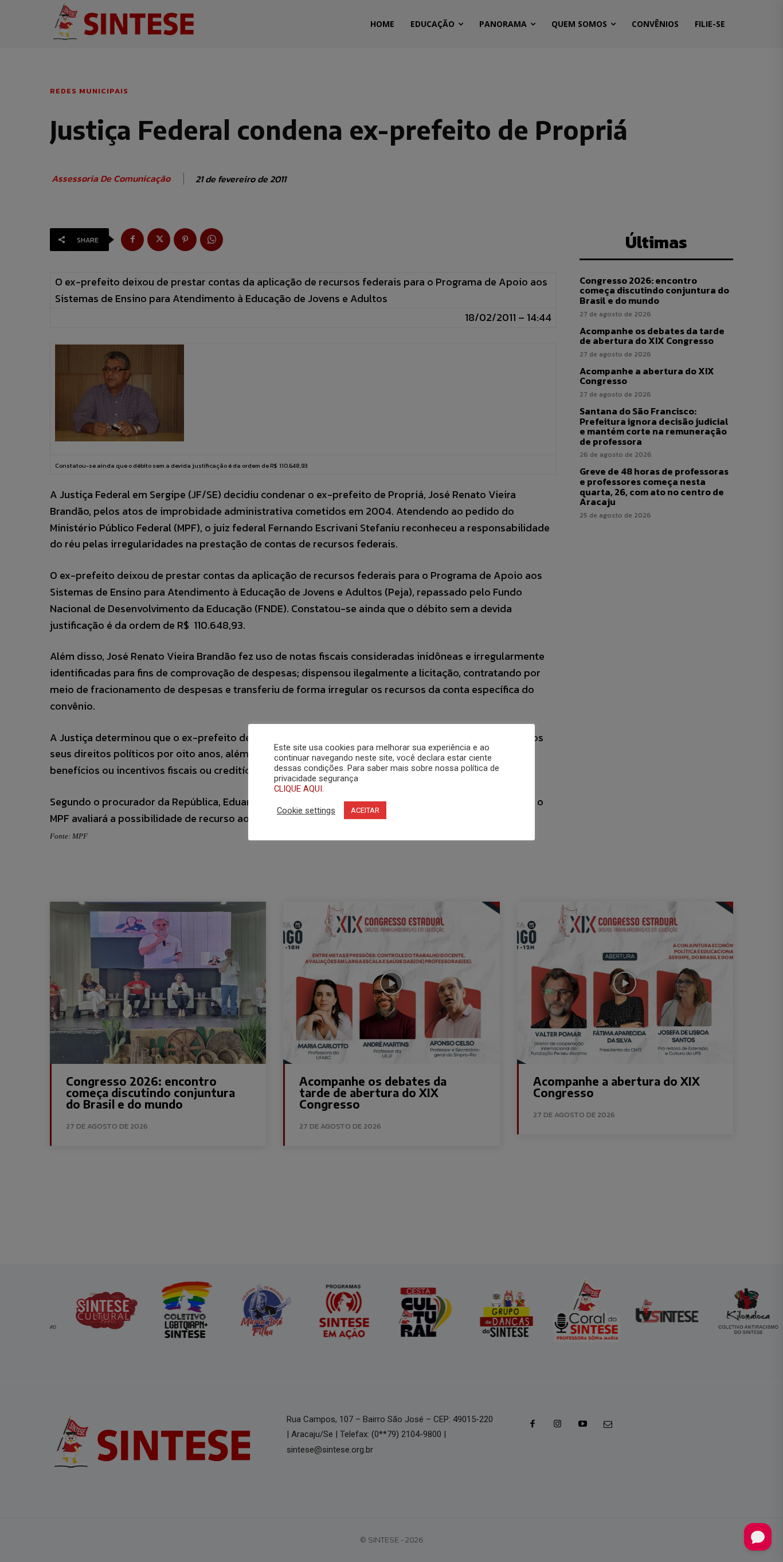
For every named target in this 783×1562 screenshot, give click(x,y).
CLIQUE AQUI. (299, 789)
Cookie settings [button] (306, 810)
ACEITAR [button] (365, 810)
